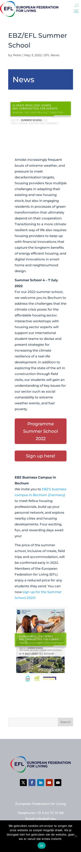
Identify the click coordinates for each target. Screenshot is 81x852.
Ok (42, 845)
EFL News (51, 55)
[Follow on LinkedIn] (40, 782)
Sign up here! (40, 456)
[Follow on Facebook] (32, 782)
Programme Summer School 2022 (40, 431)
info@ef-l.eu (46, 819)
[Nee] (75, 836)
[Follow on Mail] (57, 782)
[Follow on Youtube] (49, 782)
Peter (17, 55)
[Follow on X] (23, 782)
